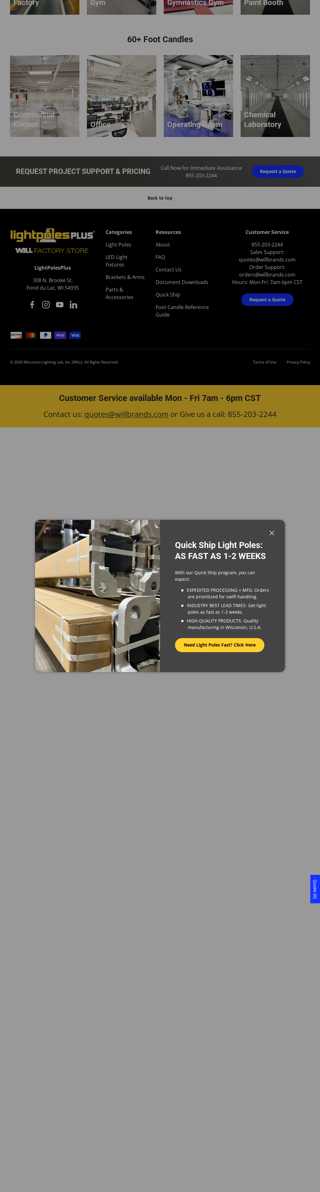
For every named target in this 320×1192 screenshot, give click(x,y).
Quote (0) (315, 889)
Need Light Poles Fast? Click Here (220, 645)
